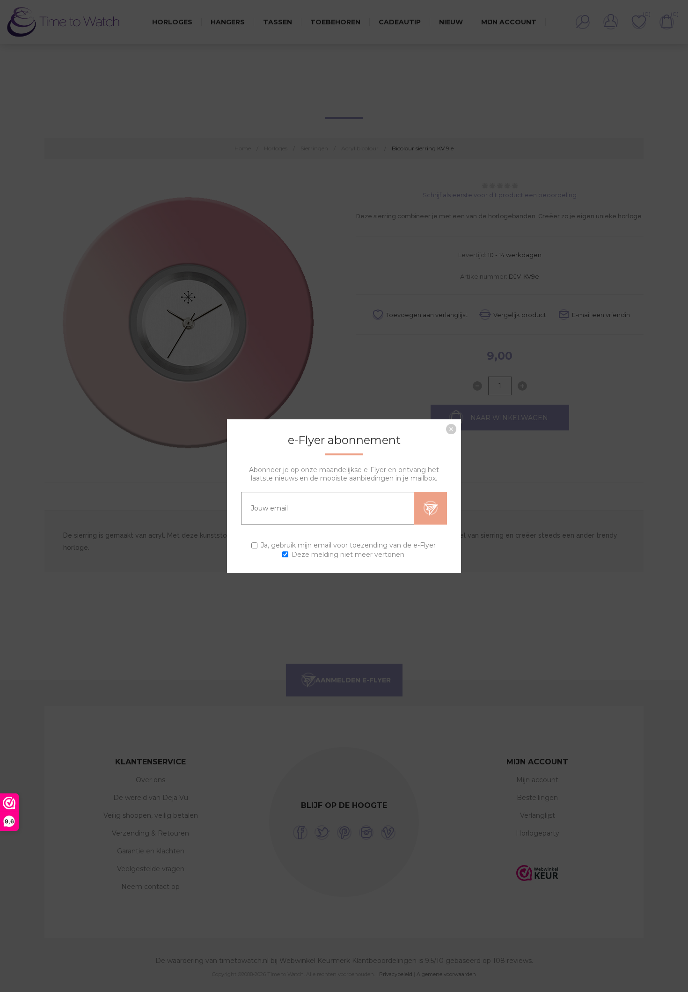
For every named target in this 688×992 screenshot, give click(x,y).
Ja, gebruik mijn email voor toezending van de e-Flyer (348, 545)
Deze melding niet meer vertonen (348, 554)
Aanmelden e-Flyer (430, 508)
